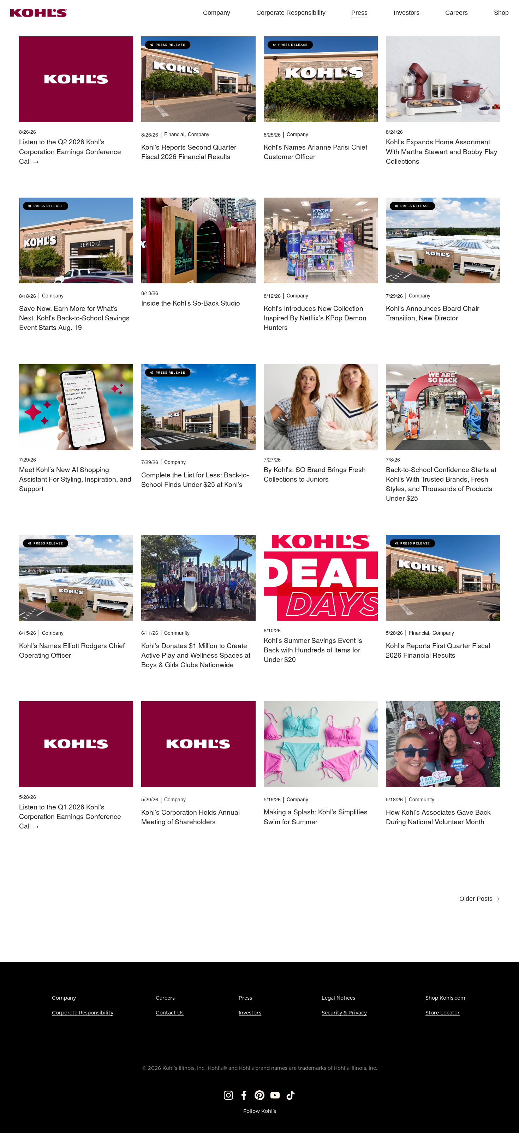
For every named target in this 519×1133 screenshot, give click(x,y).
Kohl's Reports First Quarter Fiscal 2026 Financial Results (438, 650)
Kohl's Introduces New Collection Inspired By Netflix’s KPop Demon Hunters (315, 317)
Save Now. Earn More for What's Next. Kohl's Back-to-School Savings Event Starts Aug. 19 (74, 317)
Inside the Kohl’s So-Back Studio (190, 303)
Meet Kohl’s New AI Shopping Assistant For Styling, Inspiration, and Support (75, 478)
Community (177, 632)
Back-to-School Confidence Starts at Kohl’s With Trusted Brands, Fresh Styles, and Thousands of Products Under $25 (441, 483)
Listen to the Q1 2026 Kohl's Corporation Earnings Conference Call (70, 816)
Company (198, 134)
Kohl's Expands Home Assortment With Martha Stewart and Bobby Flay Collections (441, 151)
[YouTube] (275, 1095)
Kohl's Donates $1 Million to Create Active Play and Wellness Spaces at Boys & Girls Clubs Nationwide (195, 654)
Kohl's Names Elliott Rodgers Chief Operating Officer (72, 650)
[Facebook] (244, 1095)
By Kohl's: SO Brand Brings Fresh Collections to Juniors (315, 474)
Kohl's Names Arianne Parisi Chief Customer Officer (315, 151)
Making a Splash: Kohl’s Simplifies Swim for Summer (316, 816)
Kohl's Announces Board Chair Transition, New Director (432, 313)
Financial (174, 134)
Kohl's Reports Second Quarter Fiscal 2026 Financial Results (188, 151)
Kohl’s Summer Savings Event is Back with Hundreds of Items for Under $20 (313, 649)
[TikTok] (291, 1095)
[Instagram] (228, 1095)
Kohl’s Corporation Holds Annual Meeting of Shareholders (190, 816)
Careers (165, 998)
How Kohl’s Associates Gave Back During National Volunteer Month (438, 816)
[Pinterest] (259, 1095)
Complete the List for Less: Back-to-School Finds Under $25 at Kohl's (195, 479)
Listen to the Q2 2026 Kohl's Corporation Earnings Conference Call (70, 151)
